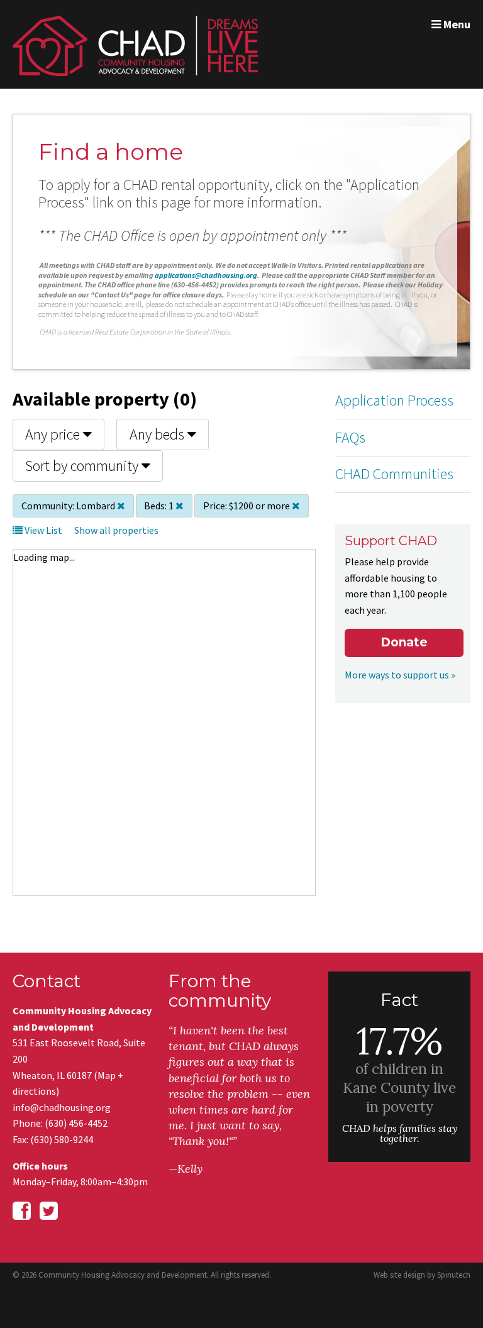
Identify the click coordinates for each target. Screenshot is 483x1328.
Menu (455, 24)
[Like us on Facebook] (22, 1211)
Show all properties (116, 530)
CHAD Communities (394, 474)
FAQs (350, 437)
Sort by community (83, 465)
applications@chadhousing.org (206, 275)
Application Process (394, 400)
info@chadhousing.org (62, 1107)
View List (42, 530)
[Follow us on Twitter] (49, 1211)
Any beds (158, 434)
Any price (54, 434)
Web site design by (422, 1275)
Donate (404, 642)
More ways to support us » (400, 674)
